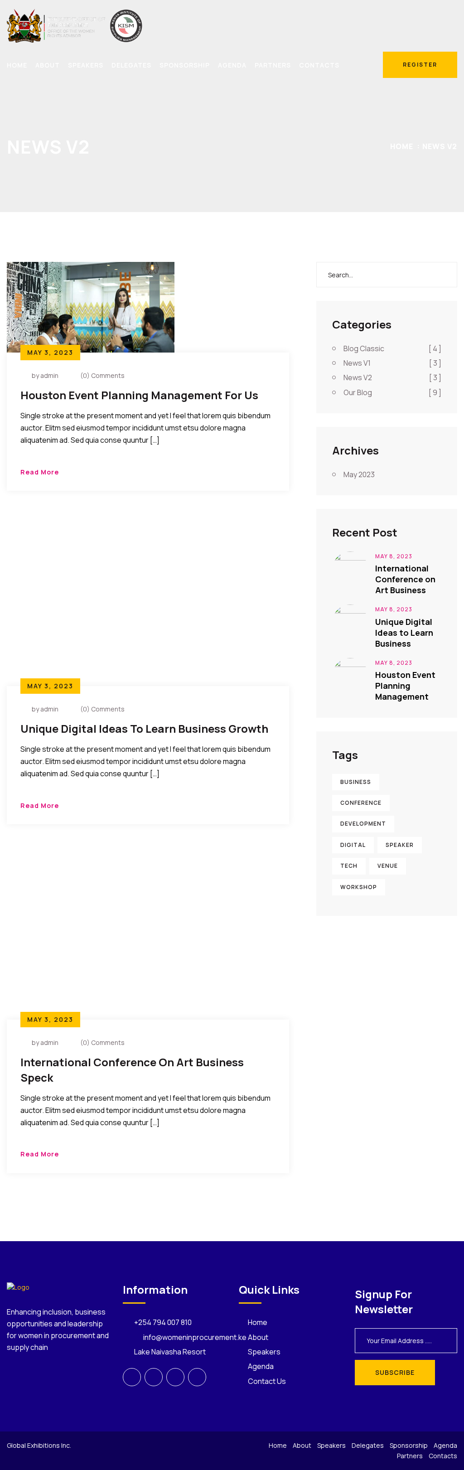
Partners (273, 65)
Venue (387, 866)
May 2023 (359, 474)
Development (363, 823)
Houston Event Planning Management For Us (139, 394)
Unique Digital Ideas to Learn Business (404, 632)
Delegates (131, 65)
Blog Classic (392, 348)
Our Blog (392, 392)
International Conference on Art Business (405, 579)
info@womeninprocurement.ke (194, 1337)
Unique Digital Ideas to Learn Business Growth (144, 728)
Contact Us (267, 1381)
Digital (353, 845)
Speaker (400, 845)
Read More (39, 472)
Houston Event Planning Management (405, 685)
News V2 (439, 146)
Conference (361, 803)
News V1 (392, 363)
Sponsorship (185, 65)
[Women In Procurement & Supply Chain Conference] (75, 25)
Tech (349, 866)
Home (17, 65)
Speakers (85, 65)
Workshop (358, 887)
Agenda (232, 65)
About (47, 65)
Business (355, 782)
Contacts (319, 65)
